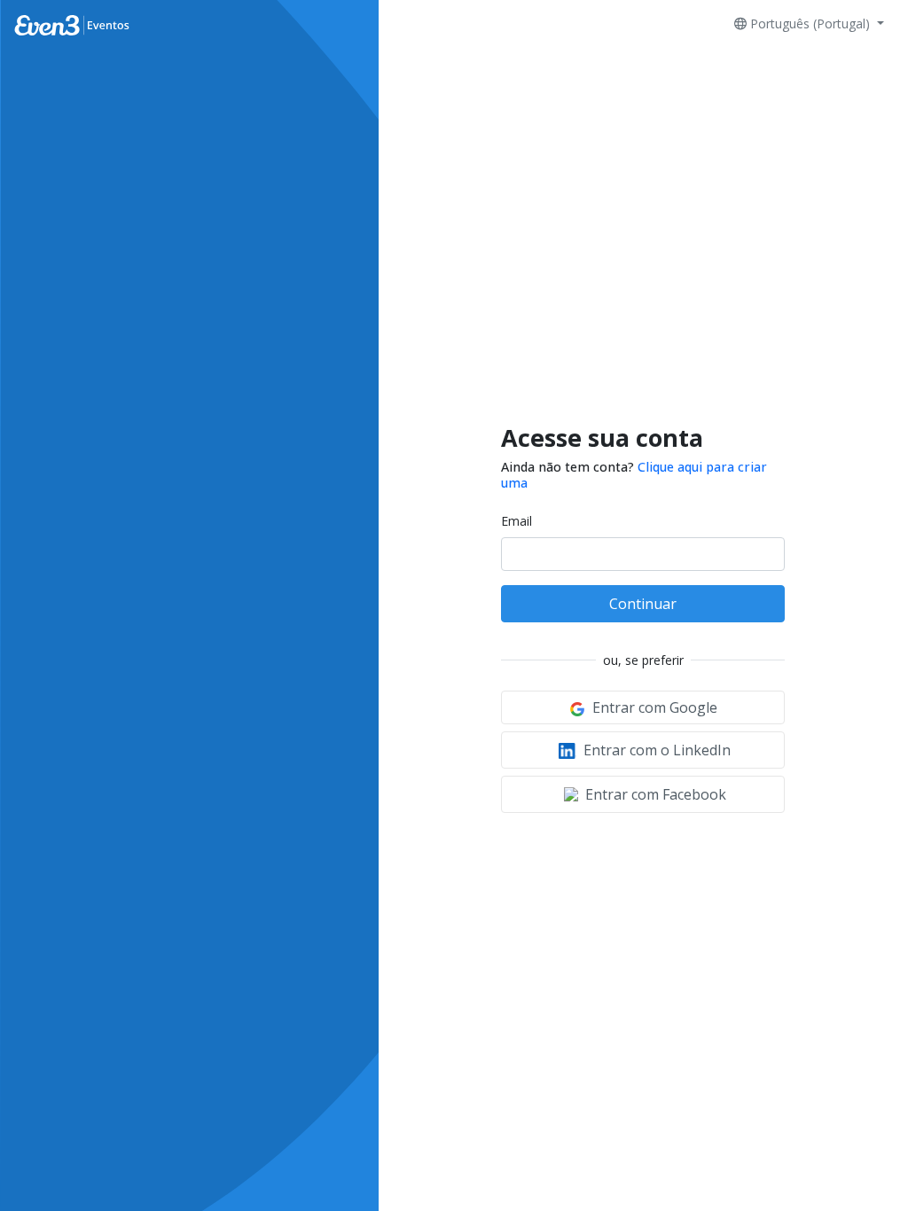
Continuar (643, 603)
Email (516, 520)
